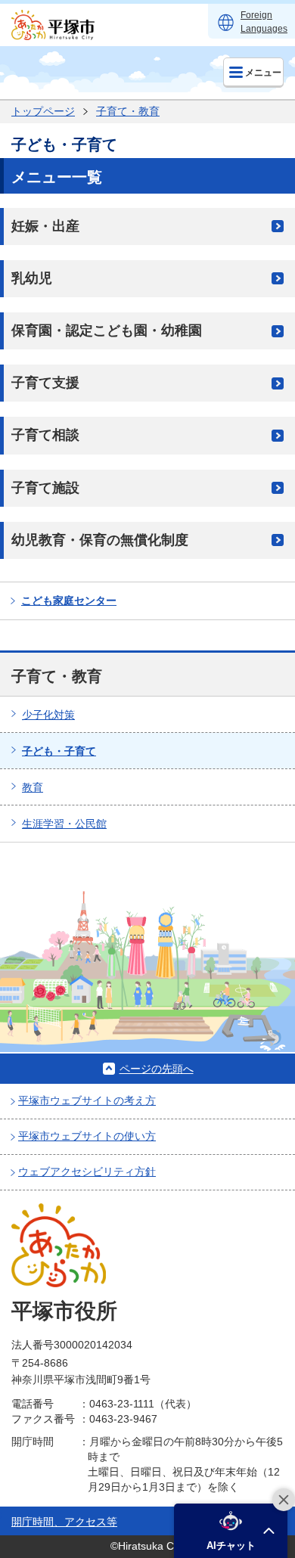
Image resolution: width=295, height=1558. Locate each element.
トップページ (43, 111)
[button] (230, 1531)
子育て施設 (45, 487)
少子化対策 (48, 715)
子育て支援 (45, 382)
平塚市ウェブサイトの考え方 (87, 1100)
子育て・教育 (128, 111)
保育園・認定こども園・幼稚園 (106, 330)
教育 (32, 787)
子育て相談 (45, 434)
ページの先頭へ (157, 1069)
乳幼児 (31, 278)
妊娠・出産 (45, 226)
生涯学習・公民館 (64, 824)
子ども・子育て (59, 751)
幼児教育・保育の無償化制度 (99, 540)
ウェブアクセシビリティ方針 (87, 1171)
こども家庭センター (68, 600)
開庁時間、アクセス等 (64, 1522)
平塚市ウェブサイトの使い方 (87, 1136)
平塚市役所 (64, 1311)
